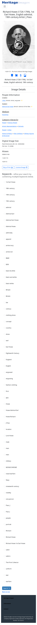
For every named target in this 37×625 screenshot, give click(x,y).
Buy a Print (7, 167)
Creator (4, 98)
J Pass (4, 100)
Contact (6, 609)
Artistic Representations (9, 126)
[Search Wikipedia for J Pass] (21, 100)
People (4, 123)
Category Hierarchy (10, 119)
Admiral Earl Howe (7, 106)
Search (5, 588)
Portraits (21, 126)
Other (9, 130)
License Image (20, 167)
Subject (4, 104)
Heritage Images (9, 598)
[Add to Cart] (16, 75)
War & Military (18, 133)
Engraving (5, 114)
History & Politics (7, 133)
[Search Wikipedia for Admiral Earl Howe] (31, 107)
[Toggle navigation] (4, 6)
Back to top (6, 592)
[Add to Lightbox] (12, 75)
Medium (5, 111)
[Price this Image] (20, 75)
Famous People (12, 123)
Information (7, 603)
